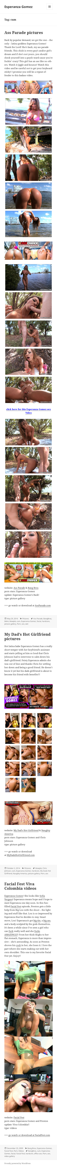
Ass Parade (19, 587)
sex (23, 624)
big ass (46, 920)
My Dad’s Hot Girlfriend (26, 830)
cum (18, 621)
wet (26, 624)
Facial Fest (16, 906)
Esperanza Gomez (18, 6)
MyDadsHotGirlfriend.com (21, 855)
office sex (38, 1153)
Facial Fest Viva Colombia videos (20, 886)
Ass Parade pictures (23, 32)
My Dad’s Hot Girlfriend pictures (27, 636)
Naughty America (20, 873)
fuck (11, 931)
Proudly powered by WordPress (17, 1163)
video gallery (9, 1156)
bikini (6, 621)
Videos (21, 1151)
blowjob (13, 621)
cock (18, 945)
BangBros (47, 618)
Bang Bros (33, 587)
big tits (36, 920)
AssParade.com (43, 605)
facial (39, 621)
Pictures (25, 618)
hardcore (46, 621)
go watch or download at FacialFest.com (29, 1135)
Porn (19, 624)
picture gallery (10, 624)
